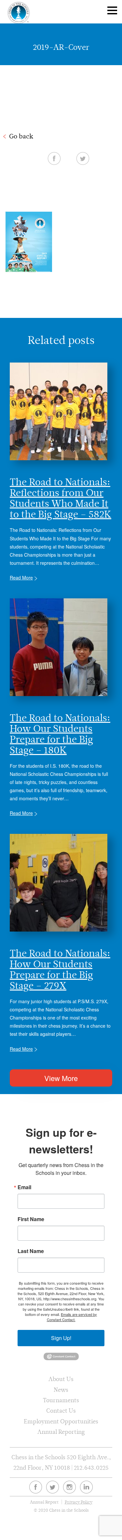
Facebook (54, 158)
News (61, 1390)
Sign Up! (61, 1338)
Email (24, 1187)
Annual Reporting (61, 1432)
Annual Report (44, 1502)
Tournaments (61, 1400)
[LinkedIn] (86, 1487)
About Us (61, 1379)
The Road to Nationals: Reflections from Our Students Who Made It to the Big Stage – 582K (60, 498)
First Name (31, 1219)
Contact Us (61, 1410)
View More (61, 1078)
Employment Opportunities (61, 1421)
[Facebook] (35, 1487)
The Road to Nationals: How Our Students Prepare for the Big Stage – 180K (60, 734)
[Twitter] (52, 1487)
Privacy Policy (78, 1502)
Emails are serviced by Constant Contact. (72, 1317)
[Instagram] (69, 1487)
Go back (21, 136)
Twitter (82, 158)
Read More (21, 577)
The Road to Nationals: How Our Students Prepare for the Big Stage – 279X (60, 969)
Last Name (31, 1251)
